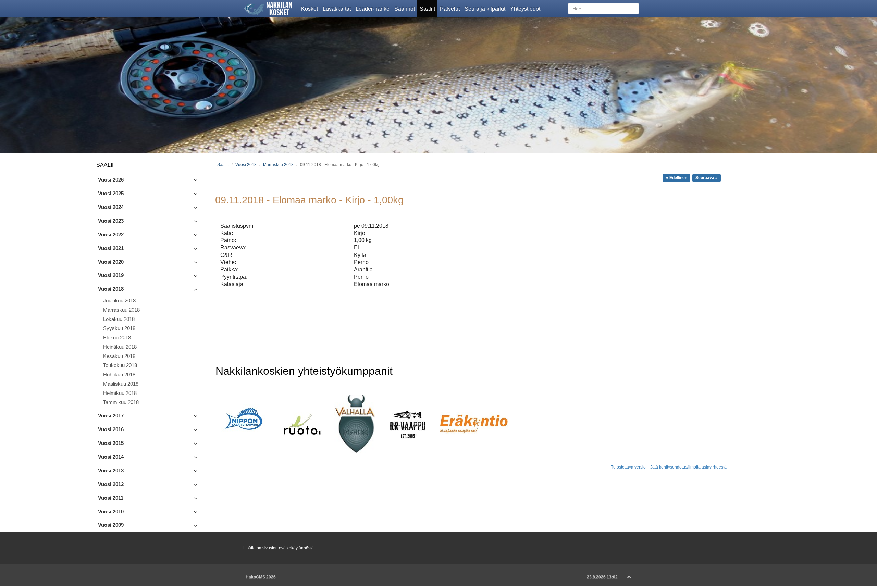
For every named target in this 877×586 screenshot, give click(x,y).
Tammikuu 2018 (121, 402)
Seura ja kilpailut (486, 8)
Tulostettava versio (628, 467)
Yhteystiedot (526, 8)
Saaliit (428, 8)
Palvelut (451, 8)
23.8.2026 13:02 (602, 577)
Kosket (310, 8)
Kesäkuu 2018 (119, 356)
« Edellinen (676, 177)
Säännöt (405, 8)
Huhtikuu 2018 (119, 374)
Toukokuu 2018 (120, 365)
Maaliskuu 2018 (120, 384)
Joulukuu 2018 (119, 300)
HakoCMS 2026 (261, 577)
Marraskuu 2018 (121, 310)
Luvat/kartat (338, 8)
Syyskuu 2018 (119, 328)
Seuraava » (706, 177)
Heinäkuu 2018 (120, 347)
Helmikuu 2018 (120, 393)
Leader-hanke (374, 8)
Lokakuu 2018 (119, 319)
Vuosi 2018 (246, 164)
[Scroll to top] (629, 577)
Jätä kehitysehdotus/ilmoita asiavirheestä (688, 467)
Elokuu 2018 (117, 337)
